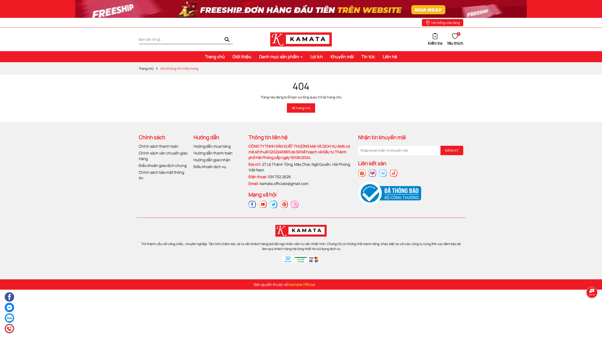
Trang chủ (215, 56)
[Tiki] (383, 172)
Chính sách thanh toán (158, 146)
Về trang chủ (301, 108)
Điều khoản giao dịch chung (162, 165)
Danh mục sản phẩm (279, 56)
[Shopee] (362, 172)
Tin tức (368, 56)
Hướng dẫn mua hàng (212, 146)
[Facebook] (252, 204)
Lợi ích (316, 56)
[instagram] (294, 204)
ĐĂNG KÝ (452, 150)
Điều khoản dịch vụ (210, 166)
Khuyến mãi (342, 56)
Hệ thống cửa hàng (445, 22)
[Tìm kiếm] (227, 39)
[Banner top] (301, 8)
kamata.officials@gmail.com (284, 183)
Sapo (344, 284)
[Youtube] (263, 204)
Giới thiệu (242, 56)
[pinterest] (284, 204)
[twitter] (273, 204)
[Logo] (301, 39)
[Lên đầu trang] (592, 308)
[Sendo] (393, 172)
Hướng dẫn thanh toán (213, 153)
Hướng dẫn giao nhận (212, 159)
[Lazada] (372, 172)
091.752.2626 (279, 176)
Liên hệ (390, 56)
